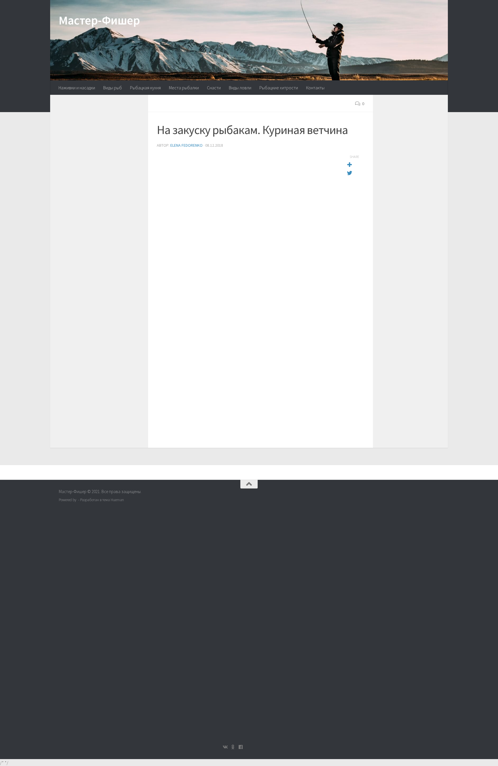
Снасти (214, 87)
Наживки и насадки (77, 87)
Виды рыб (112, 87)
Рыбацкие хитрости (278, 87)
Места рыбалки (184, 87)
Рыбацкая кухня (145, 87)
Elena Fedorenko (186, 145)
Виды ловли (240, 87)
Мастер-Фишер (99, 20)
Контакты (315, 87)
